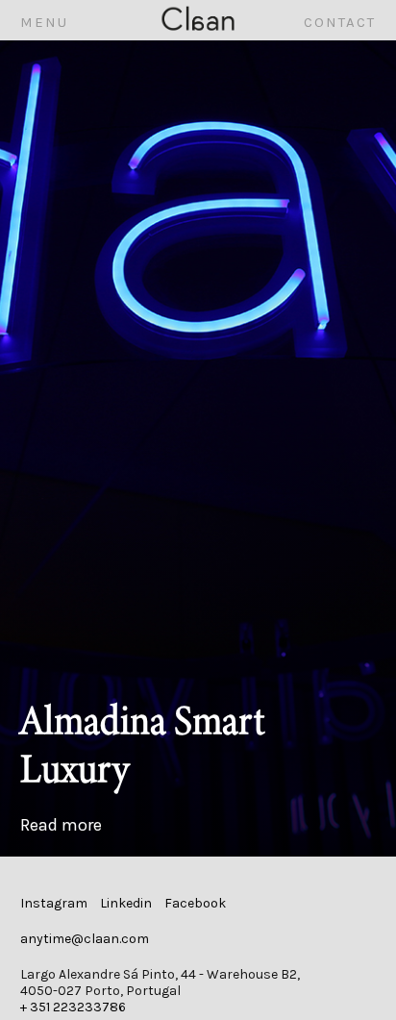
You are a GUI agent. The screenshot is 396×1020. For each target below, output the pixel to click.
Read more (61, 824)
